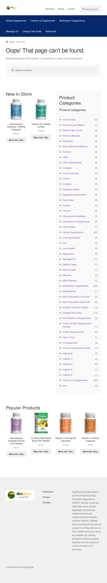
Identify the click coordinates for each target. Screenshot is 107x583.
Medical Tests (69, 264)
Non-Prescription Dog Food (76, 302)
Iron (65, 243)
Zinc (65, 385)
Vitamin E (67, 369)
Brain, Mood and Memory (75, 146)
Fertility (66, 205)
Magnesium (68, 253)
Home (11, 41)
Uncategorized (70, 342)
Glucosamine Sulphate (74, 216)
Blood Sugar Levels (72, 130)
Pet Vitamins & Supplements (77, 318)
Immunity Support (71, 237)
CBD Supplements (72, 162)
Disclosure (49, 8)
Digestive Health (71, 189)
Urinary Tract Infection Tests (76, 348)
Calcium (67, 151)
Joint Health (69, 248)
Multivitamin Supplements (72, 20)
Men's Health (69, 269)
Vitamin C (68, 358)
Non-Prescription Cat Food (76, 296)
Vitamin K (67, 375)
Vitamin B (67, 353)
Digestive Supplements (74, 194)
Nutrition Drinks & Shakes (75, 307)
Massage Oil (12, 31)
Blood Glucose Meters (74, 125)
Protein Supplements (73, 331)
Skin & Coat (69, 337)
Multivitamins (69, 291)
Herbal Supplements (16, 20)
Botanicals (51, 31)
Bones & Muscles (71, 135)
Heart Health (69, 226)
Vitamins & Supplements (43, 20)
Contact (71, 8)
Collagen (67, 167)
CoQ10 (66, 178)
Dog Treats (68, 200)
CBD (65, 157)
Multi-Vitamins (70, 280)
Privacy (61, 8)
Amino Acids (69, 119)
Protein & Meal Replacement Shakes (77, 325)
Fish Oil (66, 210)
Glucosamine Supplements (76, 221)
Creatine (67, 184)
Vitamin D (68, 364)
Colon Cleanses (71, 173)
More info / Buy (16, 140)
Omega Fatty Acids (32, 31)
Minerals (67, 275)
